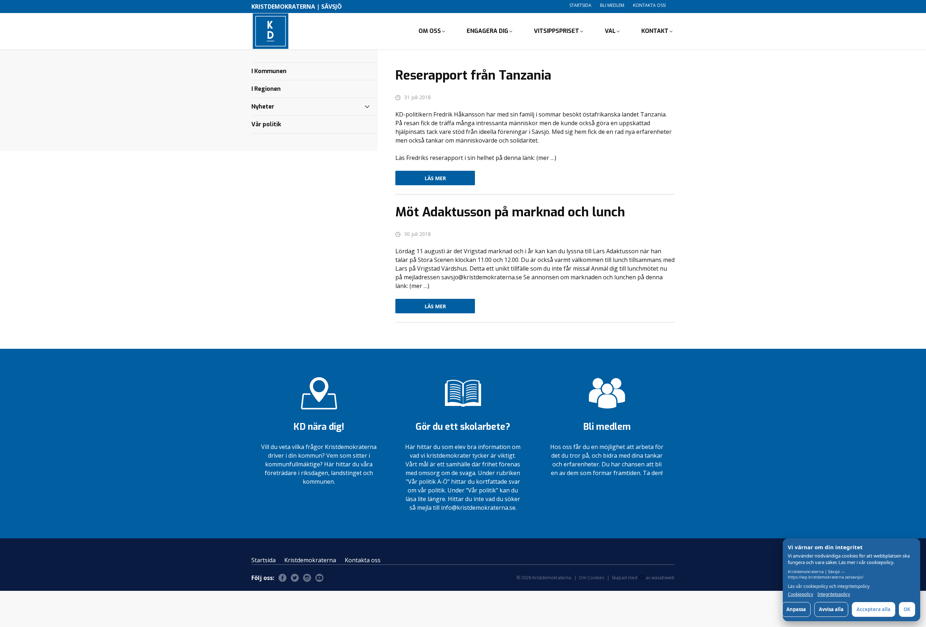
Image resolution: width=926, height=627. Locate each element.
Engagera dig (487, 31)
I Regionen (266, 89)
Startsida (580, 5)
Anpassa (796, 609)
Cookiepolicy (800, 594)
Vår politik (266, 124)
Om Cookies (591, 578)
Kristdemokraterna (310, 560)
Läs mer (435, 178)
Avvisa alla (831, 609)
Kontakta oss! (649, 5)
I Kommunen (268, 71)
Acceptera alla (874, 609)
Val (610, 31)
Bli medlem (612, 5)
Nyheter (262, 106)
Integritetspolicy (833, 594)
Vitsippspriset (556, 31)
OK (907, 609)
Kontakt (654, 31)
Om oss (430, 31)
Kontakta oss (363, 560)
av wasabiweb (660, 578)
